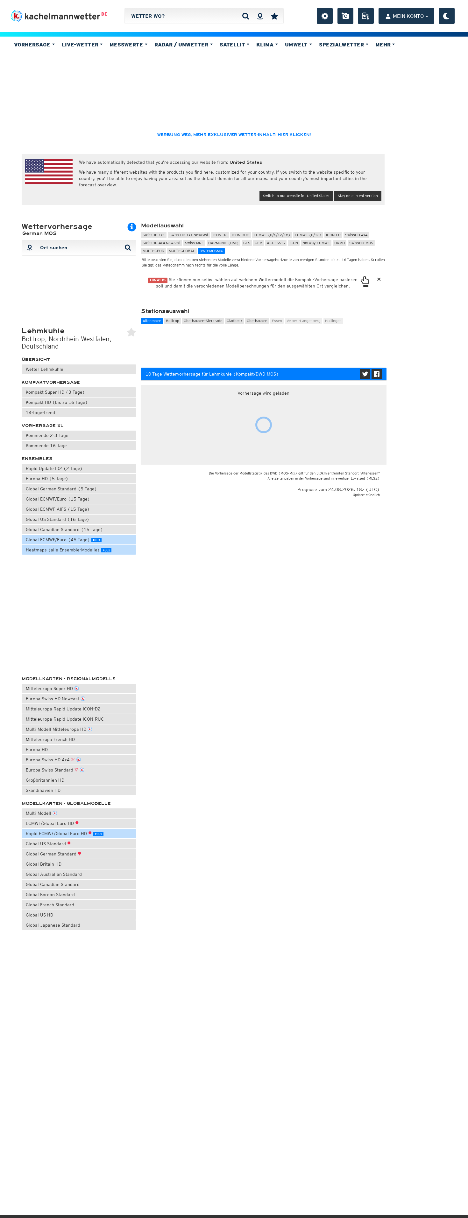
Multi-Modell (39, 813)
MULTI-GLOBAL (182, 250)
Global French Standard (50, 904)
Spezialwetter (342, 44)
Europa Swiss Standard (50, 769)
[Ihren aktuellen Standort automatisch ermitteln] (260, 15)
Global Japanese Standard (53, 925)
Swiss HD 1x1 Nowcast (188, 234)
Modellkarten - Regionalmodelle (69, 678)
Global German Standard (52, 853)
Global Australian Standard (54, 874)
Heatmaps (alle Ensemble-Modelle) (68, 549)
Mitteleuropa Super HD (50, 688)
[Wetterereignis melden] (366, 16)
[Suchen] (245, 15)
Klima (265, 44)
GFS (246, 242)
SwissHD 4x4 (356, 234)
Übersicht (36, 359)
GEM (258, 242)
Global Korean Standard (50, 894)
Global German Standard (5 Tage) (61, 488)
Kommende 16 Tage (46, 445)
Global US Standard (46, 843)
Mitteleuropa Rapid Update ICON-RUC (65, 719)
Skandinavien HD (43, 790)
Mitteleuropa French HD (50, 739)
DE (104, 14)
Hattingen (333, 320)
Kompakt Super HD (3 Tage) (55, 392)
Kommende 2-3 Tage (47, 435)
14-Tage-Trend (40, 412)
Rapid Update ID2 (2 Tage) (54, 468)
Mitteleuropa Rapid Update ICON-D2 (63, 708)
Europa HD (37, 749)
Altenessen (152, 320)
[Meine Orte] (274, 15)
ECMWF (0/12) (308, 234)
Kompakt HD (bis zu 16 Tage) (57, 402)
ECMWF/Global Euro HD (50, 823)
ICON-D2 (220, 234)
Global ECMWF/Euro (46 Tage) (63, 539)
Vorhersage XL (43, 425)
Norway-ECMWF (316, 242)
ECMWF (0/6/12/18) (272, 234)
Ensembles (37, 458)
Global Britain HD (43, 864)
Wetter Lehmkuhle (44, 369)
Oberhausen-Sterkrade (203, 320)
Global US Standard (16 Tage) (57, 519)
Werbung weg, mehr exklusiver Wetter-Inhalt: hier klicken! (234, 135)
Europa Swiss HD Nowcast (53, 698)
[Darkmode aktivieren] (447, 16)
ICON (293, 242)
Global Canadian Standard (53, 884)
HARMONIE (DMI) (223, 242)
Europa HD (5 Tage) (47, 478)
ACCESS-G (276, 242)
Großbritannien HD (45, 780)
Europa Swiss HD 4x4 (48, 759)
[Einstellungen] (325, 16)
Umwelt (297, 44)
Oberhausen (257, 320)
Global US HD (39, 914)
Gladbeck (234, 320)
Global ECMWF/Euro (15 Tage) (58, 499)
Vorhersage (33, 44)
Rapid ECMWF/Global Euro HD (64, 833)
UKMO (339, 242)
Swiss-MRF (194, 242)
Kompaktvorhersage (51, 382)
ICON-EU (333, 234)
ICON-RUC (240, 234)
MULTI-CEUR (153, 250)
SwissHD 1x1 (154, 234)
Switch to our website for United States (296, 195)
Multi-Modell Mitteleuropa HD (57, 729)
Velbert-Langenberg (304, 320)
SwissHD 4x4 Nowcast (162, 242)
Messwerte (127, 44)
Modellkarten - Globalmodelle (66, 803)
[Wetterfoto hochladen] (345, 16)
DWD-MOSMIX (211, 250)
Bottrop (172, 320)
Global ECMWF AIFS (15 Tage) (58, 509)
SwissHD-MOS (361, 242)
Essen (277, 320)
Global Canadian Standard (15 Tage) (64, 529)
